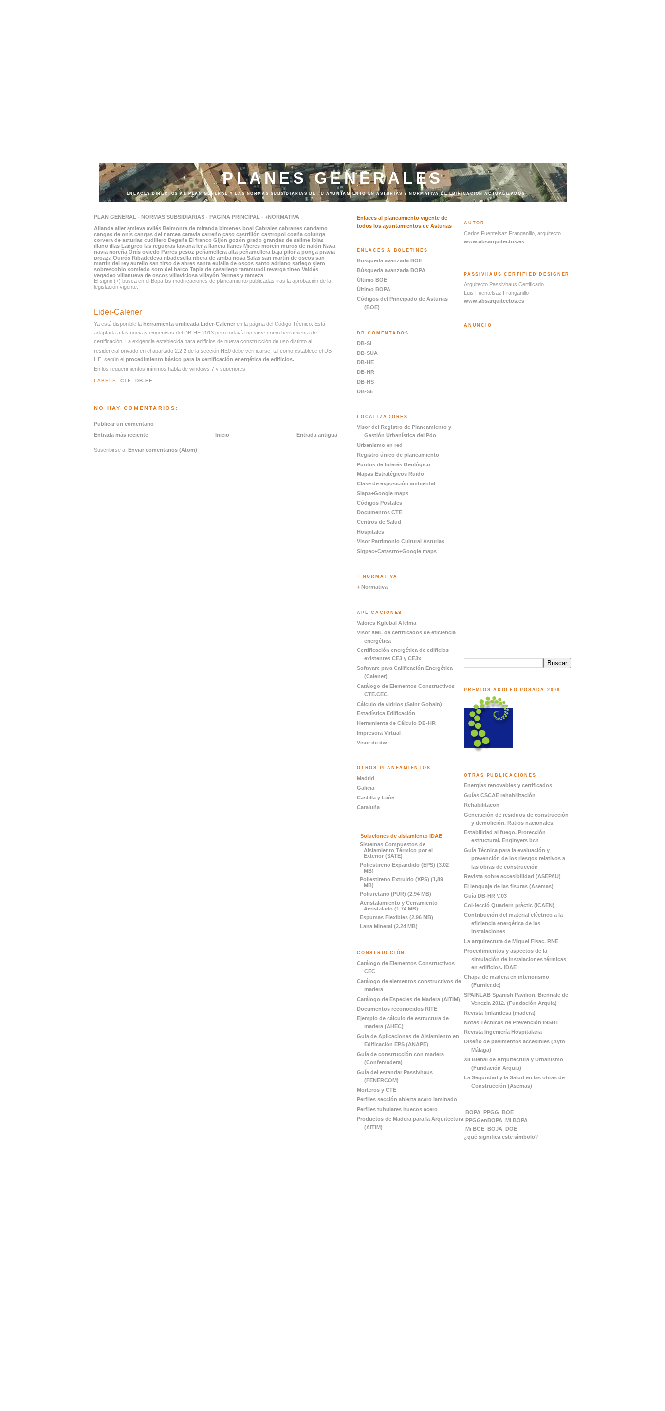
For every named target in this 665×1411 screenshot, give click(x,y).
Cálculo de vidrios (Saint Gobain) (399, 704)
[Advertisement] (332, 68)
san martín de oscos (288, 257)
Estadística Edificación (386, 713)
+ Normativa (372, 587)
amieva (136, 228)
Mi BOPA (516, 1120)
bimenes (230, 228)
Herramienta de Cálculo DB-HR (396, 723)
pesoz (186, 252)
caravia (191, 234)
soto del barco (169, 269)
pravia (327, 252)
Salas (253, 257)
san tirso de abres (172, 263)
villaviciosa (183, 275)
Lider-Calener (118, 312)
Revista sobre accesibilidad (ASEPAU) (512, 876)
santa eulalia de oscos (225, 263)
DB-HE (144, 380)
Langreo (132, 246)
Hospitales (370, 532)
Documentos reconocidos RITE (397, 1009)
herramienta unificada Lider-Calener (189, 324)
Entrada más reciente (121, 435)
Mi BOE (474, 1129)
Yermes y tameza (242, 275)
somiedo (139, 269)
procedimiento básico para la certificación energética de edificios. (210, 359)
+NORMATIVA (282, 217)
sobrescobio (110, 269)
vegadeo (105, 275)
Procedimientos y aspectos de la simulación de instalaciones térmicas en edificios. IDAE (515, 959)
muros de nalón (301, 246)
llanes (234, 246)
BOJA (494, 1129)
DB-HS (365, 382)
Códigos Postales (379, 503)
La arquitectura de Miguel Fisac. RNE (511, 941)
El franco (200, 240)
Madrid (365, 778)
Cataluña (368, 807)
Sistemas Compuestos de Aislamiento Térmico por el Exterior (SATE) (396, 850)
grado (254, 240)
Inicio (222, 435)
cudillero (155, 240)
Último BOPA (373, 289)
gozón (237, 240)
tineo (293, 269)
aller (120, 228)
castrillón (248, 234)
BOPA (472, 1112)
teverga (276, 269)
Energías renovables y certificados (508, 785)
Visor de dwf (373, 742)
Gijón (220, 240)
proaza (102, 257)
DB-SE (365, 391)
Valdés (310, 269)
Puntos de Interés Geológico (393, 464)
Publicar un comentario (124, 424)
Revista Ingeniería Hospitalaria (503, 1032)
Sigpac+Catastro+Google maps (397, 551)
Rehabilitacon (481, 805)
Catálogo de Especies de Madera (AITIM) (408, 999)
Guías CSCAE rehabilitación (500, 795)
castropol (273, 234)
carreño (211, 234)
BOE (508, 1112)
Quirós (121, 257)
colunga (314, 234)
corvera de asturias (118, 240)
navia (101, 252)
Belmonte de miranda (190, 228)
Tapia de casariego (214, 269)
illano (101, 246)
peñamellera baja (260, 252)
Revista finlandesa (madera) (500, 1013)
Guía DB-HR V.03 (485, 896)
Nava (329, 246)
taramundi (252, 269)
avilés (154, 228)
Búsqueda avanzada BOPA (391, 270)
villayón (209, 275)
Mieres (251, 246)
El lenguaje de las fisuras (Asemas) (509, 886)
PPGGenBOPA (483, 1120)
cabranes (290, 228)
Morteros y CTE (376, 1090)
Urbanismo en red (380, 445)
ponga (309, 252)
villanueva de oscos (142, 275)
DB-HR (365, 372)
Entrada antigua (316, 435)
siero (319, 263)
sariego (301, 263)
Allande (103, 228)
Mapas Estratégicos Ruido (390, 474)
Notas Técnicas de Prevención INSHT (511, 1022)
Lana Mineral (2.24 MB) (389, 926)
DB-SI (364, 343)
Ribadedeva (147, 257)
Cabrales (266, 228)
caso (228, 234)
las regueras (159, 246)
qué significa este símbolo (501, 1137)
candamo (316, 228)
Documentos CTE (379, 512)
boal (248, 228)
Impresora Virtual (379, 733)
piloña (291, 252)
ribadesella (177, 257)
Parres (169, 252)
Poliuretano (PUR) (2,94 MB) (395, 894)
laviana (186, 246)
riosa (239, 257)
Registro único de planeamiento (398, 455)
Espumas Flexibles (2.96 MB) (396, 917)
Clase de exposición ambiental (396, 483)
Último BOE (372, 280)
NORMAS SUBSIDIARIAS (172, 217)
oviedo (151, 252)
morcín (270, 246)
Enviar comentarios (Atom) (162, 450)
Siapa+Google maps (382, 493)
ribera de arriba (212, 257)
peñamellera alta (217, 252)
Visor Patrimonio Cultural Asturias (400, 541)
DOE (511, 1129)
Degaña (177, 240)
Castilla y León (376, 797)
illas (115, 246)
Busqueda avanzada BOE (389, 260)
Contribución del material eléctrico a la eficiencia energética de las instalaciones (513, 923)
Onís (135, 252)
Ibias (318, 240)
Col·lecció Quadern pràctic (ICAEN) (509, 905)
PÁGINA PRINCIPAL (234, 217)
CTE (125, 380)
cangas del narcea (157, 234)
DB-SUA (367, 353)
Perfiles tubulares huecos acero (397, 1109)
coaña (295, 234)
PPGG (491, 1112)
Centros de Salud (379, 522)
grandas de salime (286, 240)
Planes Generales (332, 178)
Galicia (365, 788)
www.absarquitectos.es (494, 241)
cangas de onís (113, 234)
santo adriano (273, 263)
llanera (216, 246)
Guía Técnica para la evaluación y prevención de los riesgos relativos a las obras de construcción (514, 858)
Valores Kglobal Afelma (386, 623)
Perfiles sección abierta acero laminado (407, 1099)
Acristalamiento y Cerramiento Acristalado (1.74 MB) (399, 905)
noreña (118, 252)
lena (201, 246)
